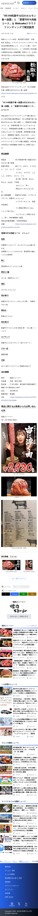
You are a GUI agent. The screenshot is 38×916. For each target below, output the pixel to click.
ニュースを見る (30, 625)
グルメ (15, 586)
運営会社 (8, 866)
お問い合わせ (9, 897)
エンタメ (16, 8)
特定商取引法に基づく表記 (13, 878)
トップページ (6, 861)
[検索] (18, 3)
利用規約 (8, 882)
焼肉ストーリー (32, 33)
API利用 (7, 893)
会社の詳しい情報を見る (19, 616)
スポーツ (23, 8)
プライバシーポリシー (12, 885)
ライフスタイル (24, 586)
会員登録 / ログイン (29, 3)
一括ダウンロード (20, 578)
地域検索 (8, 8)
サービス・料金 (10, 870)
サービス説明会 (10, 874)
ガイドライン (9, 889)
